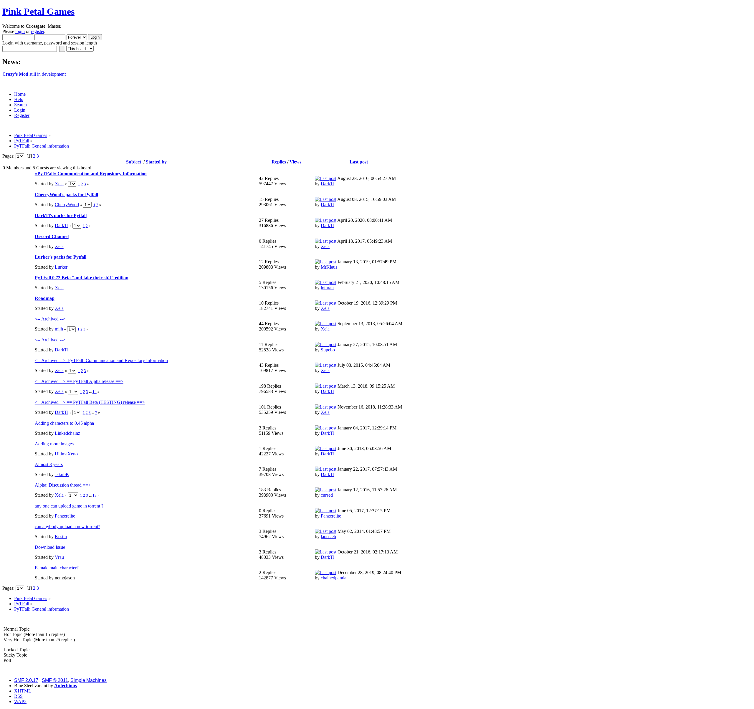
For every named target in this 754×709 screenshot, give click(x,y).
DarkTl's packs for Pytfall (61, 215)
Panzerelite (65, 515)
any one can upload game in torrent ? (69, 505)
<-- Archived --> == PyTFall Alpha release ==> (79, 381)
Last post (359, 161)
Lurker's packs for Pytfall (60, 257)
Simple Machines (88, 680)
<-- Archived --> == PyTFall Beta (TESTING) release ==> (90, 402)
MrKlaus (329, 267)
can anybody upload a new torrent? (67, 526)
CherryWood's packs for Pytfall (66, 194)
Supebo (328, 349)
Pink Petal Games (38, 11)
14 (94, 391)
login (20, 31)
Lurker (61, 267)
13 (94, 495)
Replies (279, 161)
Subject (134, 161)
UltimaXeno (66, 453)
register (37, 31)
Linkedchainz (67, 433)
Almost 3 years (49, 464)
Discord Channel (52, 236)
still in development (34, 74)
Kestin (61, 536)
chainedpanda (333, 577)
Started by (156, 161)
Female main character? (57, 567)
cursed (327, 495)
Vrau (59, 557)
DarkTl (327, 183)
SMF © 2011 (55, 680)
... (90, 391)
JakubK (62, 474)
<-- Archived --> (50, 318)
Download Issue (50, 547)
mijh (59, 328)
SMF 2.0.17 (26, 680)
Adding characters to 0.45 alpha (64, 423)
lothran (327, 287)
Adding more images (54, 443)
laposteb (328, 536)
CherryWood (67, 204)
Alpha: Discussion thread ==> (63, 484)
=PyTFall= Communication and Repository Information (91, 173)
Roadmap (44, 298)
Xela (59, 183)
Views (295, 161)
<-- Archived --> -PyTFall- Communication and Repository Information (101, 360)
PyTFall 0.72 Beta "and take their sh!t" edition (81, 277)
